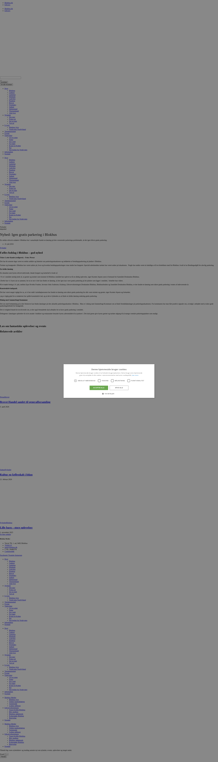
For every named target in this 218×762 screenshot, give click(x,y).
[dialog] (109, 381)
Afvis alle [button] (119, 388)
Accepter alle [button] (98, 388)
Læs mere (135, 375)
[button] (109, 393)
